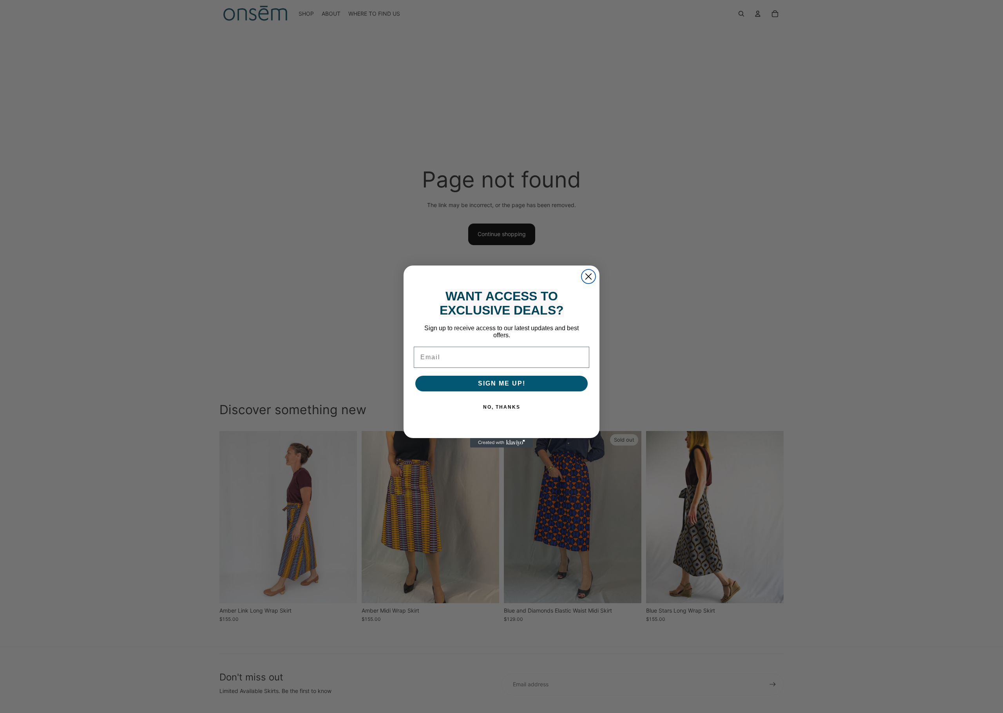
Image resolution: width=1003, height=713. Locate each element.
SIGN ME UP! (501, 383)
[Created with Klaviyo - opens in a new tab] (501, 442)
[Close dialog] (588, 276)
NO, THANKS (501, 407)
